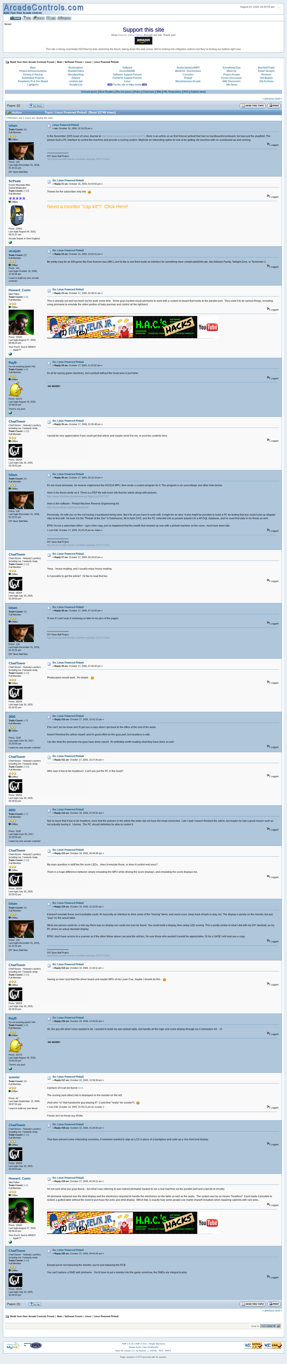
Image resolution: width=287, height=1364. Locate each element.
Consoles (188, 74)
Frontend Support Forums (127, 77)
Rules (137, 91)
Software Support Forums (127, 74)
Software (127, 67)
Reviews (266, 74)
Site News (231, 84)
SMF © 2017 (141, 1344)
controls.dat (75, 81)
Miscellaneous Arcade (188, 81)
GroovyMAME (127, 71)
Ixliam (13, 125)
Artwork (75, 77)
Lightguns (33, 84)
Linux (127, 81)
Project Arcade (231, 74)
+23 (26, 191)
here (80, 1087)
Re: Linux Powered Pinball (68, 180)
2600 (12, 716)
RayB (13, 362)
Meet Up (231, 71)
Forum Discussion (231, 77)
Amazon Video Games (130, 35)
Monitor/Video (76, 71)
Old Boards (266, 77)
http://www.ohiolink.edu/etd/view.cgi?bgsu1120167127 (78, 496)
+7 (26, 720)
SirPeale (15, 181)
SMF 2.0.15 (127, 1344)
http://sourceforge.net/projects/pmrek (67, 507)
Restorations (75, 67)
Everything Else (232, 67)
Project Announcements (32, 71)
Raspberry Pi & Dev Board (33, 81)
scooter (14, 1077)
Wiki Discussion (231, 81)
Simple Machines (157, 1344)
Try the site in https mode (127, 84)
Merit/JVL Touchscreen (188, 71)
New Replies (106, 91)
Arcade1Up (75, 84)
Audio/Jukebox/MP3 (188, 67)
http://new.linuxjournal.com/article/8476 (123, 136)
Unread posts (89, 91)
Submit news (198, 91)
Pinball (188, 77)
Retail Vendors (266, 71)
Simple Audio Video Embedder (143, 1347)
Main (33, 67)
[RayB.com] (10, 413)
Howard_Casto (19, 290)
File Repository (172, 91)
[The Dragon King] (10, 354)
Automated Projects (33, 77)
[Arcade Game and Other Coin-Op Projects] (10, 243)
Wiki (159, 91)
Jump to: (255, 1326)
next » (278, 98)
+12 (26, 431)
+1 (26, 297)
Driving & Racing (33, 74)
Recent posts (124, 91)
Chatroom (149, 91)
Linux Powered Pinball (66, 125)
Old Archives (266, 81)
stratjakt (15, 251)
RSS (186, 91)
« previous (268, 98)
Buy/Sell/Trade (266, 67)
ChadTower (17, 421)
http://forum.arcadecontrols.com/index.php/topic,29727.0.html (78, 159)
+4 (26, 369)
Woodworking (76, 74)
